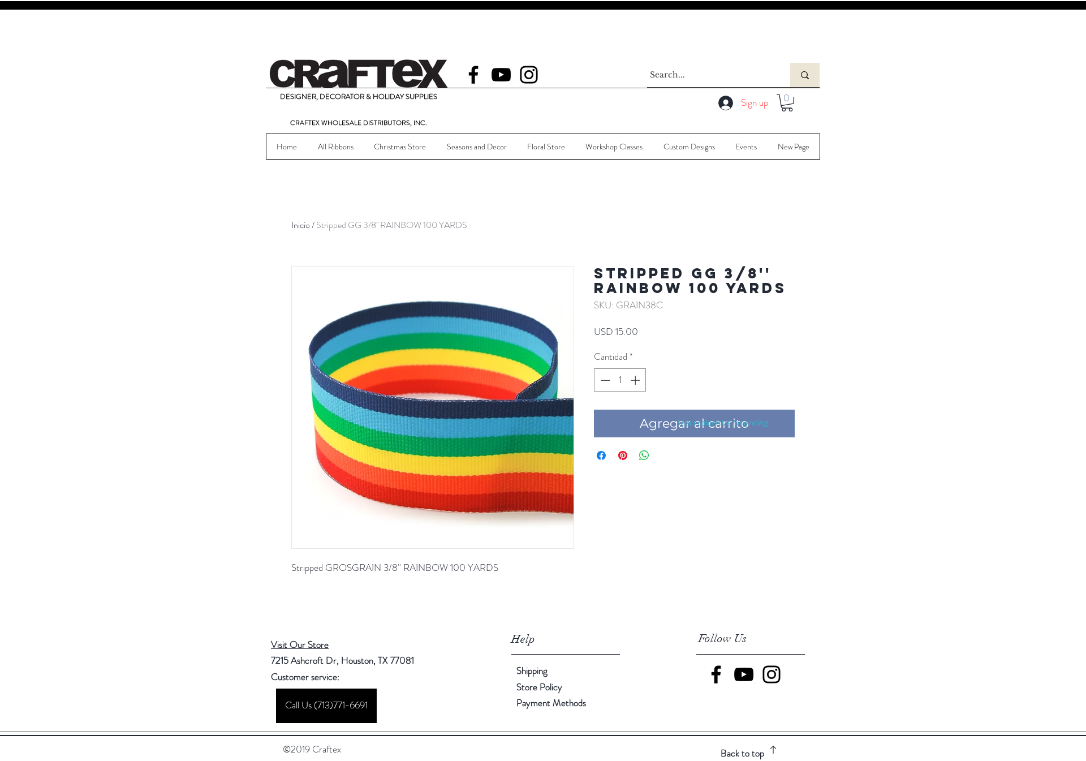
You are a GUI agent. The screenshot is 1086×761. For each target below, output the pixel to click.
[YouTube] (501, 75)
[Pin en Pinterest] (623, 455)
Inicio (300, 224)
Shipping (532, 670)
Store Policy (539, 687)
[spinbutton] (620, 380)
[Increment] (636, 380)
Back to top (742, 753)
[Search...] (805, 75)
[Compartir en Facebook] (601, 455)
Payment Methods (552, 703)
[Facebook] (473, 75)
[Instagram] (529, 75)
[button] (787, 102)
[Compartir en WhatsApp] (644, 455)
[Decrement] (604, 380)
